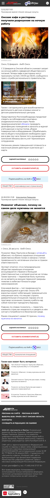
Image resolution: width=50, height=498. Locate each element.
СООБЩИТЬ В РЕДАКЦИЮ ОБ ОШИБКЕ (19, 423)
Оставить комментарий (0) (25, 168)
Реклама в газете (30, 413)
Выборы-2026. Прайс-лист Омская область (23, 417)
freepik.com (6, 244)
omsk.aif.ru (42, 253)
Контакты (7, 420)
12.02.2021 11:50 (7, 10)
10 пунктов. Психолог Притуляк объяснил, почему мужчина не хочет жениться (26, 395)
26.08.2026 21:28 (7, 197)
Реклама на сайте (11, 413)
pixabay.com (6, 60)
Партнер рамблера (21, 486)
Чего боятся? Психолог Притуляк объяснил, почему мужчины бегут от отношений (27, 365)
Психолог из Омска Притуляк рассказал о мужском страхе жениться (26, 388)
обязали (25, 124)
